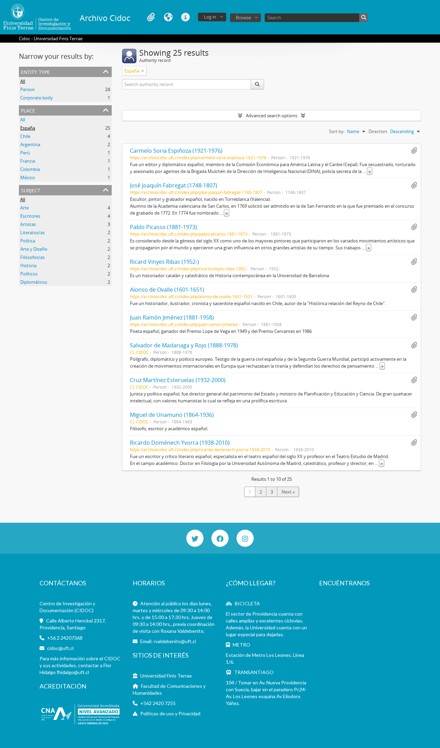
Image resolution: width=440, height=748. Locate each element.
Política (27, 241)
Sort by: (337, 131)
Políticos (28, 274)
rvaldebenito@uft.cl (175, 641)
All (22, 81)
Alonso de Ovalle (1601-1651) (167, 289)
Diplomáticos (33, 282)
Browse (243, 17)
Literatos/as (32, 232)
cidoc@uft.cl (60, 648)
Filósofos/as (32, 257)
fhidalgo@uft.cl (73, 672)
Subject (30, 189)
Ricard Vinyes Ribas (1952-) (164, 261)
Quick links (185, 17)
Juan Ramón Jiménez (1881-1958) (172, 317)
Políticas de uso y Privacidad (170, 713)
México (27, 177)
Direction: (378, 131)
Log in (210, 17)
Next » (288, 492)
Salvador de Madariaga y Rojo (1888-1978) (184, 345)
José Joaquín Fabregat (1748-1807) (173, 185)
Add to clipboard (413, 150)
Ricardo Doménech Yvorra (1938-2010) (180, 442)
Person (27, 89)
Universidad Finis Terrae (166, 676)
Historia (28, 265)
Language (168, 17)
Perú (25, 153)
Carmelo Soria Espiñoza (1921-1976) (176, 150)
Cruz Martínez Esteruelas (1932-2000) (178, 380)
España (27, 128)
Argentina (30, 144)
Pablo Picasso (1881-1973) (163, 227)
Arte (24, 208)
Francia (27, 161)
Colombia (30, 169)
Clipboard (151, 17)
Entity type (35, 71)
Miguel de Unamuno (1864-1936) (172, 415)
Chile (25, 136)
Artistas (28, 224)
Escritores (30, 216)
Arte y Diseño (33, 249)
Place (28, 110)
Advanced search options (271, 115)
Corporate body (36, 98)
